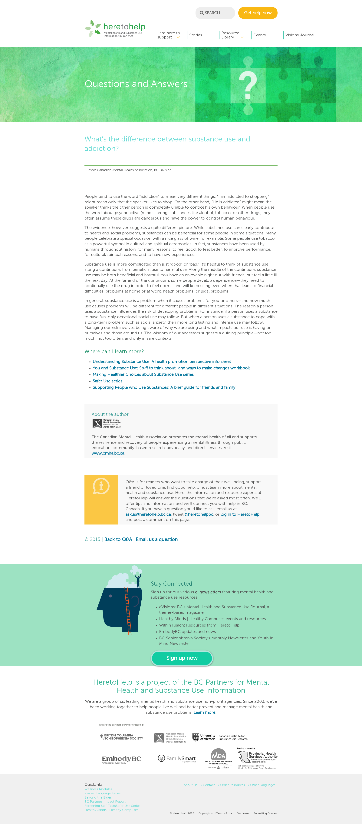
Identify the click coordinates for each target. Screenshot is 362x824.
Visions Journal (299, 35)
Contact (209, 785)
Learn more (204, 712)
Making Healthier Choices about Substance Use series (143, 374)
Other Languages (262, 785)
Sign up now (182, 658)
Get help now (258, 13)
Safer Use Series (128, 806)
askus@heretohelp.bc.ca (148, 514)
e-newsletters (208, 592)
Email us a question (157, 539)
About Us (190, 785)
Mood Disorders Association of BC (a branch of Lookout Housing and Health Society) (217, 760)
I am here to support (168, 35)
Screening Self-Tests (100, 806)
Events (259, 35)
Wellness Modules (98, 789)
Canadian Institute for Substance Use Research (222, 732)
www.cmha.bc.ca (108, 453)
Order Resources (232, 785)
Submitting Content (266, 813)
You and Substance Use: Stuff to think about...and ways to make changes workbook (171, 368)
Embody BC (120, 760)
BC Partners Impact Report (105, 801)
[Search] (201, 12)
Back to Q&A (118, 539)
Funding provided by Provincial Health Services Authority (257, 759)
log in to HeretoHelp (240, 514)
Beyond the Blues (98, 797)
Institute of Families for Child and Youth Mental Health (176, 758)
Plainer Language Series (102, 793)
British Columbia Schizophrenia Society (119, 731)
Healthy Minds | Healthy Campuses (111, 810)
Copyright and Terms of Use (215, 813)
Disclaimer (243, 813)
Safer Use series (107, 381)
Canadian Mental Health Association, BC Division (170, 732)
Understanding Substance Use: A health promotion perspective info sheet (162, 362)
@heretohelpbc (199, 514)
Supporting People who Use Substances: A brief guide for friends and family (164, 388)
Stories (195, 35)
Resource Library (230, 35)
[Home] (115, 37)
